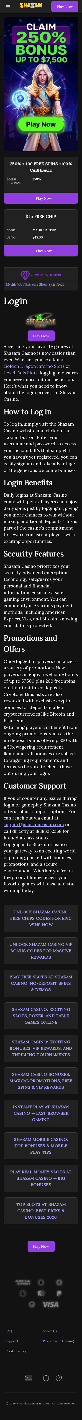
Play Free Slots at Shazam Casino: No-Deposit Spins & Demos (41, 983)
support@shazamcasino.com (34, 824)
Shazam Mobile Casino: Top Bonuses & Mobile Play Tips (41, 1146)
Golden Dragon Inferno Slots (34, 366)
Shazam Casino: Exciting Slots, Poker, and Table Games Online (41, 1016)
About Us (50, 1331)
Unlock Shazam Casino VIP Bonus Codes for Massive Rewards (41, 951)
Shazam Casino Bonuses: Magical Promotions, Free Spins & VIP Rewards (41, 1081)
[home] (32, 10)
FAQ (8, 1331)
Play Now (65, 6)
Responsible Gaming (58, 1341)
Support (11, 1341)
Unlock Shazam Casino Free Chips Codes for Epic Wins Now (41, 918)
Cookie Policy (15, 1351)
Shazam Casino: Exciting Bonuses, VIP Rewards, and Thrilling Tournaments (41, 1048)
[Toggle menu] (8, 6)
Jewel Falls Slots (21, 373)
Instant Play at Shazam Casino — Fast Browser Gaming (41, 1113)
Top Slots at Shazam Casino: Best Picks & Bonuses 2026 (41, 1211)
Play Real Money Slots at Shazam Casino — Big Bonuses (41, 1178)
